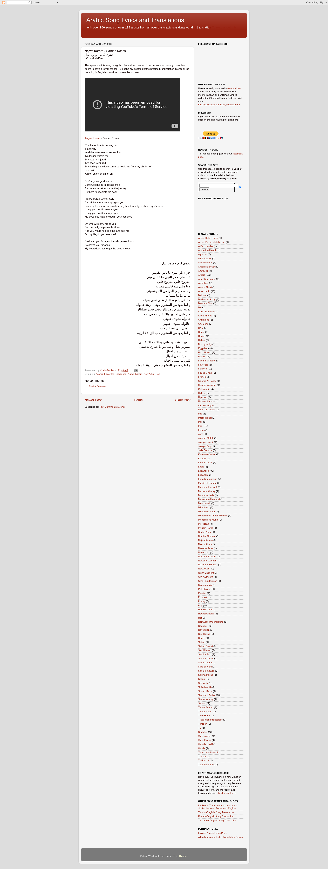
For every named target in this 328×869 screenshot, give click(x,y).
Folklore (202, 368)
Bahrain (202, 295)
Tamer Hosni (205, 711)
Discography (205, 344)
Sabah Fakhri (205, 646)
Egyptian (203, 348)
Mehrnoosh (204, 503)
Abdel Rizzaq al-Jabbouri (211, 242)
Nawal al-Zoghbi (207, 560)
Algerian (202, 254)
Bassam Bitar (205, 303)
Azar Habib (204, 291)
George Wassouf (207, 385)
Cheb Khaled (205, 315)
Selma (201, 679)
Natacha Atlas (205, 548)
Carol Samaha (206, 311)
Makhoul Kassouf (207, 487)
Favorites (109, 374)
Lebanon (203, 475)
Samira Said (204, 654)
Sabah (201, 642)
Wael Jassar (204, 736)
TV (199, 728)
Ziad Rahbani (205, 764)
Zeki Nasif (203, 760)
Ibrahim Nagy (205, 405)
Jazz (200, 434)
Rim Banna (204, 634)
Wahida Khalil (205, 744)
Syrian (201, 703)
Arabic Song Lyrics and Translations (135, 20)
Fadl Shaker (204, 352)
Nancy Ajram (205, 544)
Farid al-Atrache (207, 360)
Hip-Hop (202, 397)
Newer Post (93, 400)
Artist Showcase (206, 279)
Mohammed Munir (208, 519)
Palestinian (204, 589)
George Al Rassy (207, 381)
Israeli (201, 430)
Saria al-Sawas (206, 671)
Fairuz (201, 356)
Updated (202, 732)
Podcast (202, 597)
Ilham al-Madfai (206, 409)
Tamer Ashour (205, 707)
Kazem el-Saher (207, 454)
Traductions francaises (210, 719)
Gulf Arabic (204, 389)
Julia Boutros (205, 450)
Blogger (183, 856)
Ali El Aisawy (204, 258)
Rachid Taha (205, 609)
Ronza (201, 638)
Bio (200, 307)
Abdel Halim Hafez (208, 238)
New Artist (149, 374)
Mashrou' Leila (206, 495)
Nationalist (203, 552)
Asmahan (203, 283)
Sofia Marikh (205, 687)
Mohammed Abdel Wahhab (212, 515)
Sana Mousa (205, 662)
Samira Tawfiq (206, 658)
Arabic (99, 374)
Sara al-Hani (205, 666)
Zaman (202, 756)
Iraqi (200, 426)
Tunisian (202, 724)
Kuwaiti (202, 458)
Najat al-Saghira (207, 536)
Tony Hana (204, 715)
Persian (202, 593)
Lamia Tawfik (205, 462)
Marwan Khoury (206, 491)
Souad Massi (205, 691)
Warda (201, 748)
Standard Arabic (206, 695)
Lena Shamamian (207, 479)
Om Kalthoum (205, 577)
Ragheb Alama (206, 613)
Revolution (204, 630)
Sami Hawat (204, 650)
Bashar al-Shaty (206, 299)
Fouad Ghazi (205, 373)
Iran (200, 422)
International (205, 418)
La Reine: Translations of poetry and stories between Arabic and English (217, 806)
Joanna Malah (206, 438)
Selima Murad (205, 675)
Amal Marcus (205, 262)
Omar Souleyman (207, 581)
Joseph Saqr (205, 446)
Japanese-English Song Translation (217, 820)
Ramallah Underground (210, 622)
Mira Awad (203, 507)
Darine (201, 336)
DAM (200, 328)
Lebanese (121, 374)
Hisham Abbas (206, 401)
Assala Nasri (205, 287)
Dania (201, 332)
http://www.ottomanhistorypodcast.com (219, 104)
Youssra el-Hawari (208, 752)
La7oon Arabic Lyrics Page (212, 833)
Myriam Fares (205, 528)
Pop (158, 374)
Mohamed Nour (206, 511)
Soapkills (203, 683)
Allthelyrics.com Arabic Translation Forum (220, 837)
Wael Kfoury (204, 740)
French (202, 377)
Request (202, 626)
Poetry (201, 601)
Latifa (201, 466)
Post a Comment (98, 386)
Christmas (203, 319)
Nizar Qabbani (206, 572)
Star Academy (205, 699)
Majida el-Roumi (207, 483)
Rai (200, 618)
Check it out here (226, 793)
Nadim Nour (204, 532)
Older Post (182, 400)
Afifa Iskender (205, 246)
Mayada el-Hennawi (209, 499)
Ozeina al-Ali (205, 585)
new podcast (234, 88)
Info (200, 413)
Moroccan (203, 524)
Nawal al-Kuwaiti (207, 556)
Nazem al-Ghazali (207, 564)
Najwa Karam (92, 138)
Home (138, 400)
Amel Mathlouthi (207, 266)
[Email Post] (135, 370)
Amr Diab (203, 271)
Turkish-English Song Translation (216, 812)
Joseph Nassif (205, 442)
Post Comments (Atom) (112, 407)
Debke (201, 340)
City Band (203, 324)
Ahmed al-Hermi (207, 250)
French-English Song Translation (216, 816)
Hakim (201, 393)
